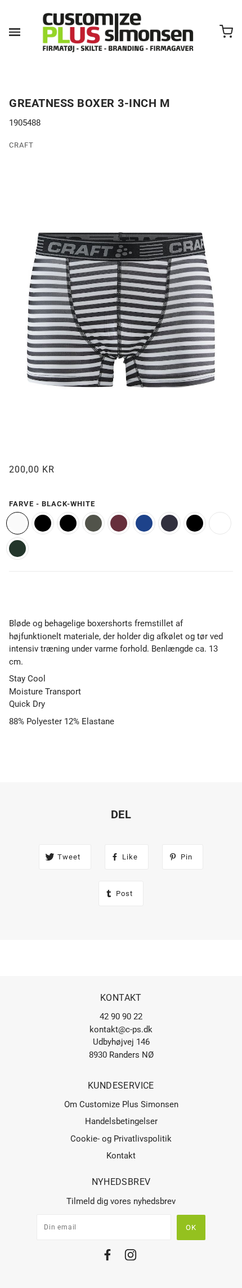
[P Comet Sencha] (17, 548)
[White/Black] (220, 523)
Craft (21, 145)
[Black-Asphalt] (42, 523)
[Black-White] (17, 523)
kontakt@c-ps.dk (121, 1029)
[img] (107, 1256)
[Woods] (93, 523)
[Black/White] (68, 523)
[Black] (194, 523)
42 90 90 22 (121, 1016)
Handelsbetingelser (121, 1121)
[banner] (119, 32)
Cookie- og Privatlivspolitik (121, 1139)
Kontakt (121, 1156)
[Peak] (118, 523)
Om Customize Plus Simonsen (121, 1104)
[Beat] (169, 523)
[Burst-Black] (144, 523)
